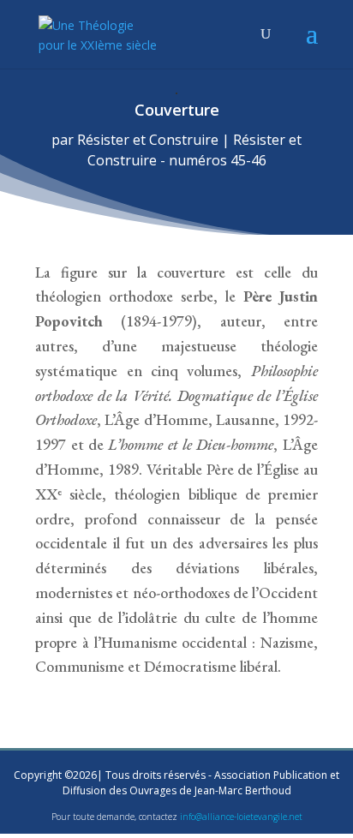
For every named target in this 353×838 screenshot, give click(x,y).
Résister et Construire (147, 139)
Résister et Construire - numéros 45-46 (194, 150)
